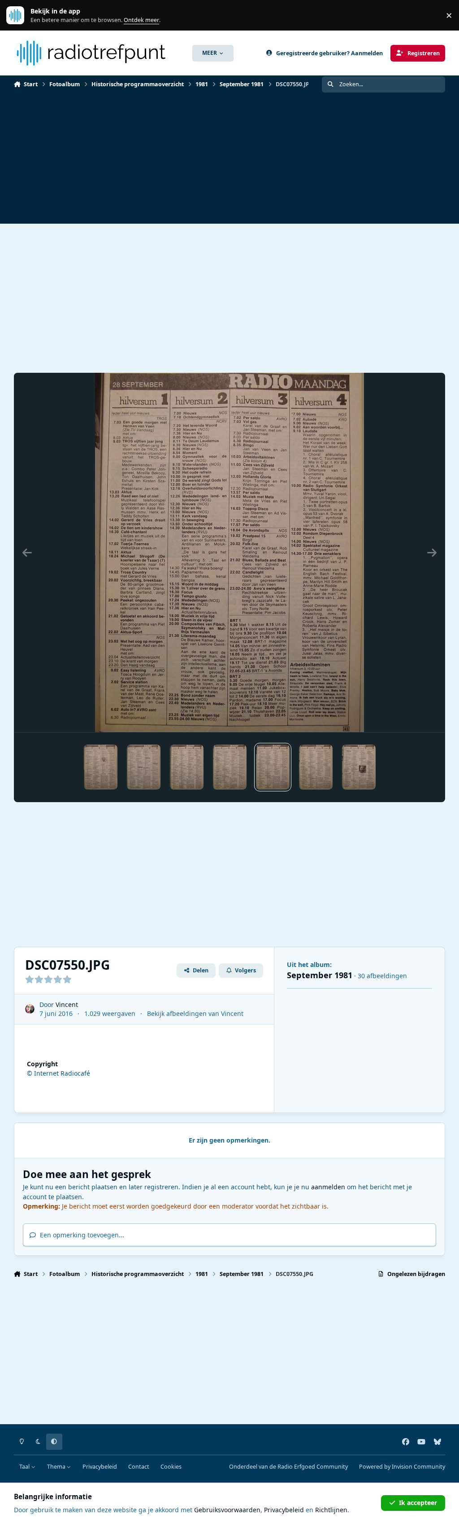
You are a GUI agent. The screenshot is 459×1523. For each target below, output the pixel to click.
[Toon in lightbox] (229, 552)
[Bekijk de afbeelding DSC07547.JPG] (143, 767)
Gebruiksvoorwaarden (227, 1509)
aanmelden (328, 1187)
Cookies (171, 1466)
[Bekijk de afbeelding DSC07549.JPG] (230, 767)
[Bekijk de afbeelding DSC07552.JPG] (359, 767)
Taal (25, 1466)
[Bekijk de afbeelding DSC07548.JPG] (187, 767)
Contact (138, 1466)
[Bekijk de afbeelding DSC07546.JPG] (100, 767)
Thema (57, 1466)
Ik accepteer (418, 1502)
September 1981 (319, 975)
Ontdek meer (19, 15)
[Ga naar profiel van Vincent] (30, 1009)
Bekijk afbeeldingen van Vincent (195, 1013)
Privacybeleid (99, 1466)
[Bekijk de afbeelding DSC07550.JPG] (273, 767)
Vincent (67, 1004)
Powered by (402, 1466)
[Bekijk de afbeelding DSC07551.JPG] (316, 767)
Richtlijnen (331, 1509)
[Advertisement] (229, 161)
